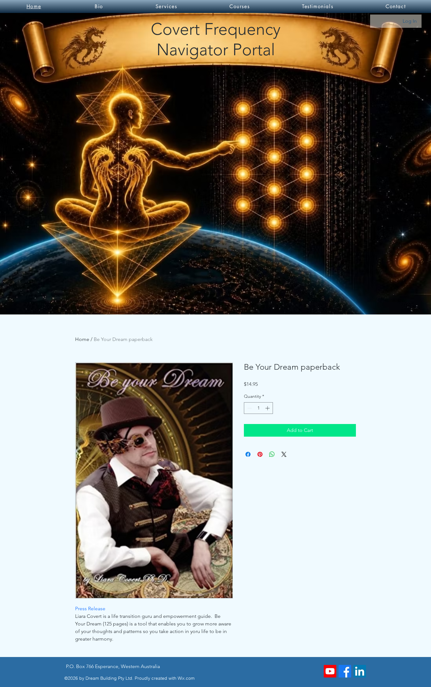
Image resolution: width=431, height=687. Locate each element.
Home (82, 339)
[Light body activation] (330, 671)
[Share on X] (284, 454)
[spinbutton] (258, 408)
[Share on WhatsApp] (272, 454)
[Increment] (268, 408)
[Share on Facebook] (248, 454)
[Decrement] (249, 408)
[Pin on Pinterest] (260, 454)
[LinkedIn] (359, 671)
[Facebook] (345, 671)
